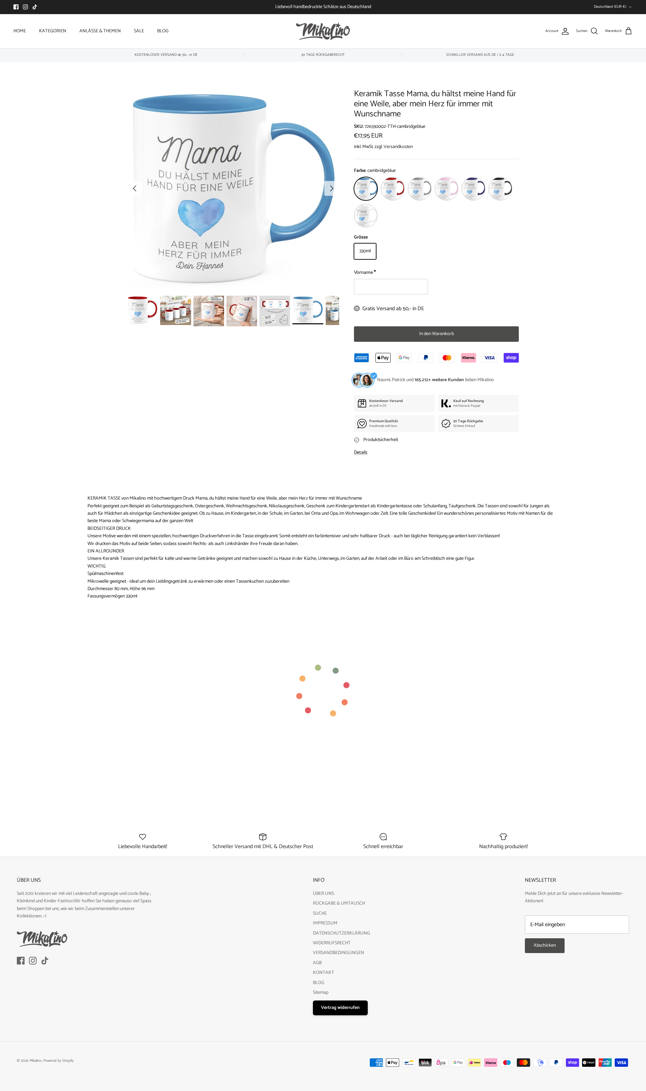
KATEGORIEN (52, 31)
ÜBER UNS (323, 894)
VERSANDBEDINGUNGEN (338, 953)
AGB (317, 963)
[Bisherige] (134, 188)
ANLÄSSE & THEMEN (100, 31)
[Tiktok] (34, 6)
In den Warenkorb (436, 334)
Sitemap (320, 992)
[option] (233, 188)
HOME (19, 31)
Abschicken (545, 945)
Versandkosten (398, 147)
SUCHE (320, 913)
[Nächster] (331, 188)
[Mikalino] (323, 31)
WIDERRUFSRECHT (332, 943)
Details (360, 453)
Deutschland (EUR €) (610, 7)
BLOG (163, 31)
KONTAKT (323, 973)
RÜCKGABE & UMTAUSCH (339, 903)
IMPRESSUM (325, 923)
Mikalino (36, 1061)
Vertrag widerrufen (340, 1008)
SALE (139, 31)
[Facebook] (16, 6)
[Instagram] (25, 6)
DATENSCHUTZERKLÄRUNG (341, 933)
